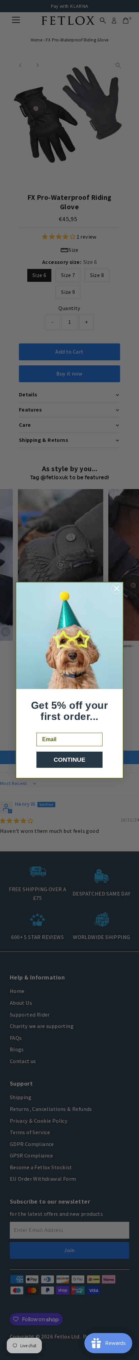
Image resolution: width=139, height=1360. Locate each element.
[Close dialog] (116, 588)
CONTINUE (69, 759)
